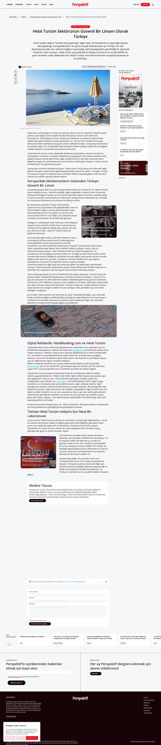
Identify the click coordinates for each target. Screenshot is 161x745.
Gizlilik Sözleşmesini (14, 677)
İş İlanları (147, 710)
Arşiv (51, 4)
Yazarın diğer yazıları (37, 500)
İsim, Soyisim (33, 592)
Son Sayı (136, 4)
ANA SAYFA (13, 17)
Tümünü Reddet (19, 738)
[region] (21, 732)
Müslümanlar (33, 366)
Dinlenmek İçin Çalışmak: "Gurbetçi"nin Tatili (45, 17)
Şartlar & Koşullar (149, 742)
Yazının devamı (11, 716)
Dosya (36, 4)
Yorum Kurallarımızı (69, 582)
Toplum (28, 4)
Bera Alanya (62, 381)
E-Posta (31, 598)
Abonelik (145, 4)
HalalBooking (78, 350)
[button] (153, 5)
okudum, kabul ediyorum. (23, 677)
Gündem (9, 4)
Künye (146, 698)
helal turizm (86, 67)
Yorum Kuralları (149, 700)
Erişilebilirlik (148, 713)
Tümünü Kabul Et (32, 738)
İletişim (146, 705)
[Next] (9, 644)
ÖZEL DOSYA (28, 309)
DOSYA (23, 17)
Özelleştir (9, 738)
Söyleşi (44, 4)
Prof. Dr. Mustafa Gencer (128, 173)
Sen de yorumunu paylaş (39, 624)
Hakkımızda (148, 708)
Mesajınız (32, 604)
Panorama (19, 4)
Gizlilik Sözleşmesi (136, 742)
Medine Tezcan (27, 67)
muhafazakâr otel (98, 67)
